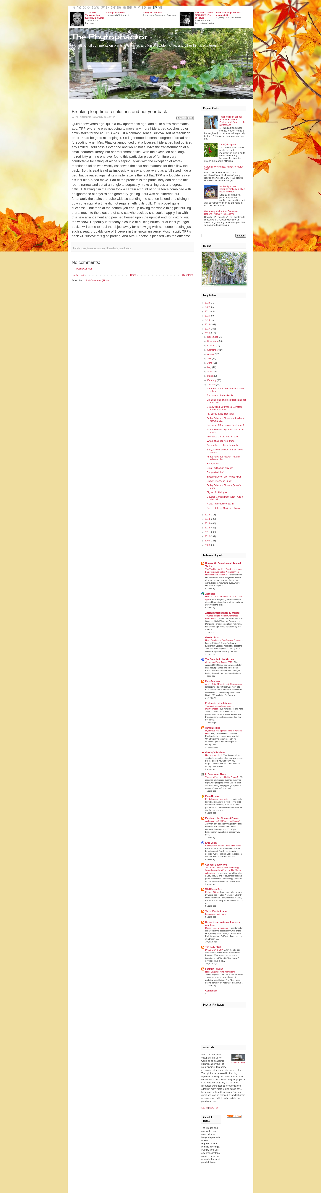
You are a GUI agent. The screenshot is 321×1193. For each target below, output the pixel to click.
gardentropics (212, 728)
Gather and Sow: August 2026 (219, 662)
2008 (207, 545)
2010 (207, 536)
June (210, 363)
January (211, 384)
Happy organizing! (213, 755)
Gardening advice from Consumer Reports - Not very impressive (221, 212)
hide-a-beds (112, 248)
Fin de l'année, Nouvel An (216, 799)
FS (74, 7)
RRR (144, 7)
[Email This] (177, 118)
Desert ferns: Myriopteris (216, 928)
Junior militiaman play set (220, 468)
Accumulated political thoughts (222, 445)
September (213, 350)
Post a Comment (84, 268)
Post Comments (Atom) (97, 280)
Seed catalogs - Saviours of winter (224, 508)
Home (133, 275)
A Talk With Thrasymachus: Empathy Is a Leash (94, 15)
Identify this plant (227, 144)
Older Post (187, 275)
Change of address (115, 13)
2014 (207, 519)
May (209, 367)
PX (135, 7)
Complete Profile (238, 1063)
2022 (207, 307)
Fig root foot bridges (217, 492)
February (212, 380)
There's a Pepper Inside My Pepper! (221, 777)
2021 (207, 311)
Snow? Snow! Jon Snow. (219, 481)
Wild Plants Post (213, 889)
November (212, 341)
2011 (207, 532)
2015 (207, 514)
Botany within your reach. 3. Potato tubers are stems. (224, 408)
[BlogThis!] (181, 118)
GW (119, 7)
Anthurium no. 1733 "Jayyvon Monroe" (223, 821)
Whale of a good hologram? (221, 441)
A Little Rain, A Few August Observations (223, 684)
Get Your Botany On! (216, 864)
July (209, 358)
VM (160, 7)
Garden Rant (212, 637)
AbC (79, 7)
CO (93, 7)
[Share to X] (185, 118)
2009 (207, 540)
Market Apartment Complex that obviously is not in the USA (232, 189)
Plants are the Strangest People (222, 818)
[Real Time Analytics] (234, 1117)
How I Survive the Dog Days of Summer (223, 640)
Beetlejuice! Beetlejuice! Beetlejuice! (225, 425)
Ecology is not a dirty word (219, 703)
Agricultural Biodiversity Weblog (222, 613)
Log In (204, 1107)
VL (97, 7)
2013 (207, 523)
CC (84, 7)
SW (149, 7)
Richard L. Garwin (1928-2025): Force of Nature (204, 15)
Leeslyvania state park (215, 914)
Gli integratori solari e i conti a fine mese (223, 846)
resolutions (125, 248)
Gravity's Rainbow (215, 752)
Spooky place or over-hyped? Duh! (224, 476)
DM (107, 7)
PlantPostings (212, 681)
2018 (207, 324)
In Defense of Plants (215, 774)
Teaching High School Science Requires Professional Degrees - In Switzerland (232, 121)
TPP (155, 7)
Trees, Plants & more (216, 911)
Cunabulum (211, 990)
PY (139, 7)
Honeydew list (214, 463)
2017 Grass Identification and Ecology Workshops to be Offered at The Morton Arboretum (223, 870)
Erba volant (211, 843)
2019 (207, 320)
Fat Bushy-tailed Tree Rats (220, 414)
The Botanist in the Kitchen (219, 659)
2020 (207, 315)
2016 (207, 333)
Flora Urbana (212, 796)
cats (84, 248)
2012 (207, 527)
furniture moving (96, 248)
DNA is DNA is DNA (214, 950)
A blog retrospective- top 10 (220, 503)
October (211, 345)
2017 (207, 328)
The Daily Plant (213, 947)
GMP (113, 7)
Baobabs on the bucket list (220, 395)
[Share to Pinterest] (192, 118)
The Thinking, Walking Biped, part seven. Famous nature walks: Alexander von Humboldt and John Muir (223, 572)
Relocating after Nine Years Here (220, 972)
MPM (129, 7)
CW (103, 7)
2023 (207, 302)
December (212, 337)
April (210, 371)
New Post (214, 1107)
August (211, 354)
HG (124, 7)
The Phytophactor (109, 36)
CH (88, 7)
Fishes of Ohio (212, 892)
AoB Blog (210, 594)
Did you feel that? (216, 472)
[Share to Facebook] (188, 118)
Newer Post (78, 275)
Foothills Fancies (214, 969)
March (210, 376)
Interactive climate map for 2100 (223, 436)
